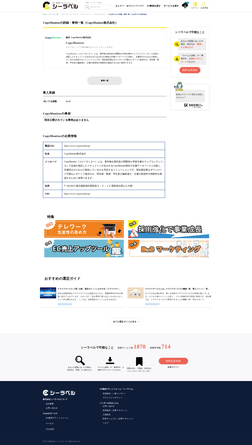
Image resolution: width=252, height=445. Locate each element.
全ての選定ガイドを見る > (126, 322)
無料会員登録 (173, 361)
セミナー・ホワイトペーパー (130, 5)
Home (45, 14)
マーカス (50, 423)
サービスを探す (171, 5)
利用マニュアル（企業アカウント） (118, 419)
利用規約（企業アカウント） (115, 410)
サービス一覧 (54, 14)
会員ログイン (173, 367)
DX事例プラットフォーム (57, 418)
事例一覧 (104, 80)
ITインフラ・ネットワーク (70, 14)
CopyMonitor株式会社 (81, 37)
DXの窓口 (50, 429)
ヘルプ (106, 423)
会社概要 (50, 404)
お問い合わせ (52, 408)
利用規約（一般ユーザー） (114, 393)
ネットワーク (86, 14)
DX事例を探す (154, 5)
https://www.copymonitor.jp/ (77, 146)
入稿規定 (107, 414)
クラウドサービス (100, 14)
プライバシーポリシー (112, 398)
